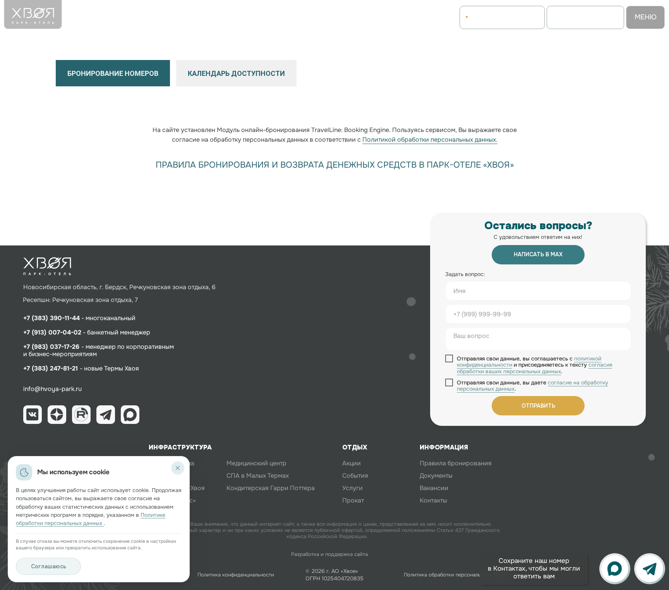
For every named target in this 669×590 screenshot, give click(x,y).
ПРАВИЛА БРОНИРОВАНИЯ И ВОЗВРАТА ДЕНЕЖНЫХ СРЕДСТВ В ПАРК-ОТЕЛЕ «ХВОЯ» (335, 165)
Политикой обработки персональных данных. (429, 139)
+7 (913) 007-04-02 (52, 332)
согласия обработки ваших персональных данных (534, 368)
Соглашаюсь (48, 566)
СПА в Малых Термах (257, 476)
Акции (351, 463)
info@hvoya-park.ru (52, 389)
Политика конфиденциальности (235, 574)
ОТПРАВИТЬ (538, 405)
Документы (436, 476)
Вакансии (434, 488)
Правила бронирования (456, 463)
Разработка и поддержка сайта (329, 554)
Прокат (353, 500)
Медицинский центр (256, 463)
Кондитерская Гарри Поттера (270, 488)
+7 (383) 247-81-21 (50, 368)
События (355, 476)
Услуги (352, 488)
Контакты (433, 500)
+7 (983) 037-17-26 (52, 347)
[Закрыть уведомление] (177, 468)
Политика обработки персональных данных (456, 574)
